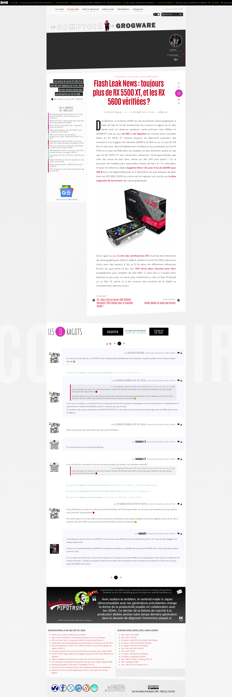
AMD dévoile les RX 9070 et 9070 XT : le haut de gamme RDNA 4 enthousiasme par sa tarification (66, 116)
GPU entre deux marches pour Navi (155, 268)
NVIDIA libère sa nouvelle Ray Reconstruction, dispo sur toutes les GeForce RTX (82, 643)
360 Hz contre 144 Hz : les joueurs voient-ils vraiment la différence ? (78, 640)
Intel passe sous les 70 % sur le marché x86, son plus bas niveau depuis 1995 (82, 651)
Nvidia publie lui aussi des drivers (160, 302)
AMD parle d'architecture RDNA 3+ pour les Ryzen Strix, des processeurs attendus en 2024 (66, 142)
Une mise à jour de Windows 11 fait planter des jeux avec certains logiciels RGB (82, 662)
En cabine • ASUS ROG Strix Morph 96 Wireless (139, 640)
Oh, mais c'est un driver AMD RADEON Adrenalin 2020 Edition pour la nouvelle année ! (115, 303)
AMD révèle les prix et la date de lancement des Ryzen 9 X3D (66, 170)
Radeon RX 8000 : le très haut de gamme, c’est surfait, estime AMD (66, 161)
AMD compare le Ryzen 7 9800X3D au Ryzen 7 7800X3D (66, 165)
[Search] (163, 14)
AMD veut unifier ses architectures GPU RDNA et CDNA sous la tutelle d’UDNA (66, 147)
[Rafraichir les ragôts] (110, 344)
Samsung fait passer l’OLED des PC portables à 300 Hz (73, 665)
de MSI (125, 133)
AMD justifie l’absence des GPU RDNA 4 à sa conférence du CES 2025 (65, 131)
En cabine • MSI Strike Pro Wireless (134, 646)
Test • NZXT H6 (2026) (130, 635)
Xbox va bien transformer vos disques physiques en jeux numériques (78, 637)
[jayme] (62, 688)
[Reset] (180, 14)
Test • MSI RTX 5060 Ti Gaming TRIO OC (136, 659)
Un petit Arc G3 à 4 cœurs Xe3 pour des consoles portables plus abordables (81, 667)
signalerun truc (159, 331)
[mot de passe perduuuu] (176, 61)
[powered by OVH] (55, 688)
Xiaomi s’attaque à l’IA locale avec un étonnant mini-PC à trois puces (78, 659)
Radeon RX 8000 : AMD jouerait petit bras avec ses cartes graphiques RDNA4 (66, 122)
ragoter (112, 331)
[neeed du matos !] (94, 688)
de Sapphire (139, 133)
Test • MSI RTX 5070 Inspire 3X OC (134, 665)
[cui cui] (70, 688)
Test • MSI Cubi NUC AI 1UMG (132, 648)
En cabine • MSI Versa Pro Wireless (134, 654)
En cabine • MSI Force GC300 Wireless (136, 643)
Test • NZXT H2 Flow (129, 637)
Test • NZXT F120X (128, 651)
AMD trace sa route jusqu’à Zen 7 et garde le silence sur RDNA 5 (65, 126)
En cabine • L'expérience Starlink (133, 656)
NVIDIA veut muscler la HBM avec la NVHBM (68, 635)
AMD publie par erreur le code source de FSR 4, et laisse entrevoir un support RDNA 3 (66, 151)
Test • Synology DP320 (130, 662)
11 (178, 93)
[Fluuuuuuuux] (86, 688)
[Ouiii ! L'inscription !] (175, 40)
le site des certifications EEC (133, 255)
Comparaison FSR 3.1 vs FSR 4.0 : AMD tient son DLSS (66, 156)
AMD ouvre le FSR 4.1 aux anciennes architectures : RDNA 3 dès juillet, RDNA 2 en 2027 (65, 136)
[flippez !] (78, 688)
